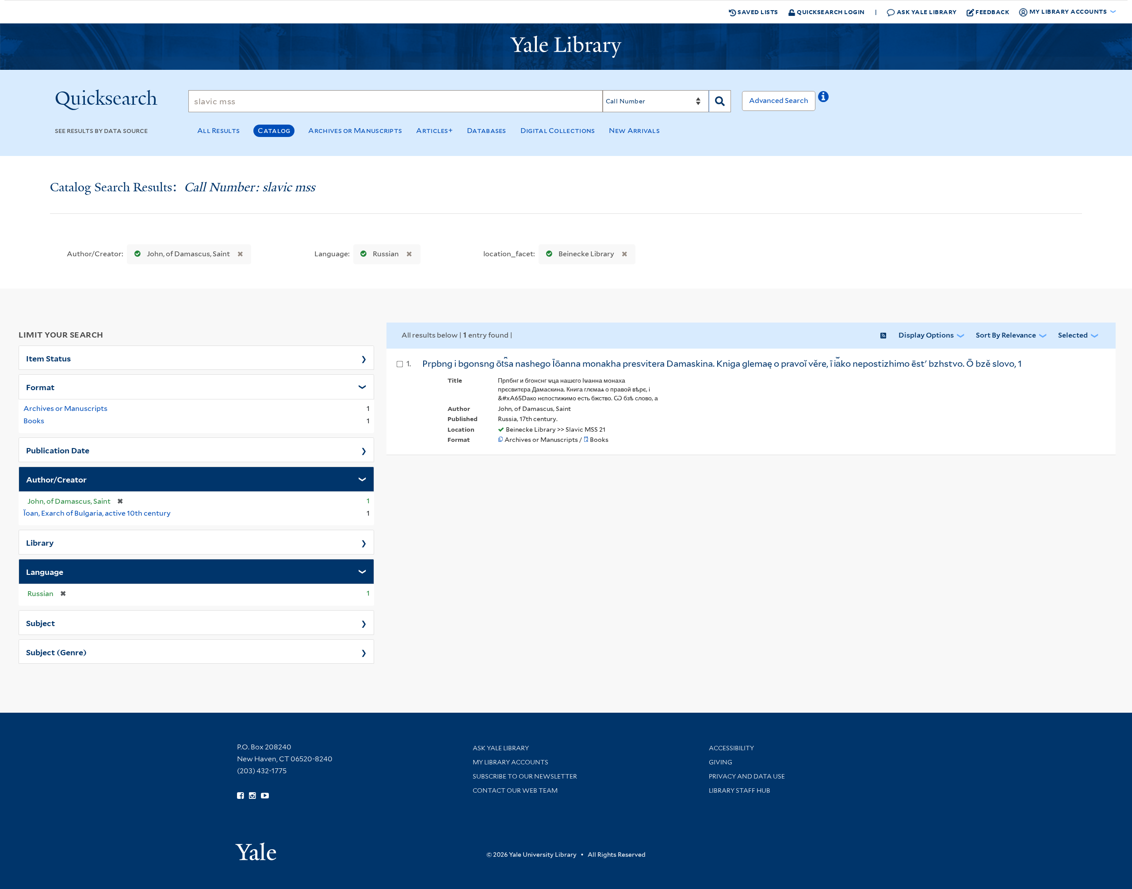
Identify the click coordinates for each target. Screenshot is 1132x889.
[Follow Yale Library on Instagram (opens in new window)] (252, 796)
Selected (1073, 335)
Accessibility (731, 748)
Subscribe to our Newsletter (525, 776)
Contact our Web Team (515, 790)
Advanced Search (778, 100)
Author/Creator (56, 479)
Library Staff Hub (739, 790)
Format (40, 386)
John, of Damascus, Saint (188, 254)
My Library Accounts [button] (1068, 11)
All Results (218, 130)
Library (40, 542)
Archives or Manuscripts (355, 130)
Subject (40, 622)
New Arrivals (634, 130)
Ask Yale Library (926, 12)
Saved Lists (757, 12)
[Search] (720, 101)
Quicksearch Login (830, 12)
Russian (385, 254)
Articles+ (434, 130)
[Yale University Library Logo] (566, 47)
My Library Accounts (510, 762)
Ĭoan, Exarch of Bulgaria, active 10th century (97, 513)
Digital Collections (557, 130)
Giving (720, 762)
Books (33, 421)
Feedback (992, 12)
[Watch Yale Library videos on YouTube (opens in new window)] (265, 796)
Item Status (48, 358)
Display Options (926, 335)
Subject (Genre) (56, 651)
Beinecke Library (586, 254)
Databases (486, 130)
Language (44, 571)
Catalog (274, 130)
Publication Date (57, 449)
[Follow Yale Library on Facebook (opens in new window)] (240, 796)
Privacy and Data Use (747, 776)
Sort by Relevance (1006, 335)
